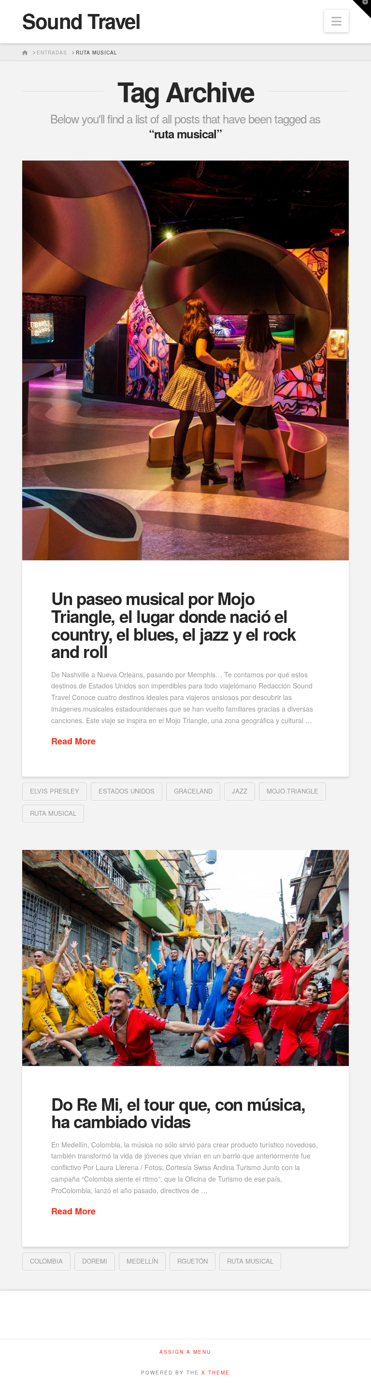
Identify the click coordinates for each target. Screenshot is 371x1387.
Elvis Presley (54, 790)
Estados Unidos (127, 790)
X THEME (215, 1372)
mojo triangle (292, 790)
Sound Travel (81, 21)
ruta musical (53, 813)
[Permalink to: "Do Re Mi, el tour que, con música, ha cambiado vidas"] (185, 957)
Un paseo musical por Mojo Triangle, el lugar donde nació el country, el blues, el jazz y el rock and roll (173, 624)
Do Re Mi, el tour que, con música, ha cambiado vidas (178, 1113)
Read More (73, 741)
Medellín (142, 1261)
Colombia (46, 1261)
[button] (336, 21)
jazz (239, 790)
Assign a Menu (185, 1352)
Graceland (193, 790)
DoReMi (94, 1261)
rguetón (192, 1261)
